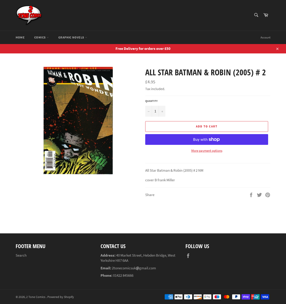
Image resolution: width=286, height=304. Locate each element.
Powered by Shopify (60, 297)
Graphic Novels (71, 37)
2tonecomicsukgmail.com (134, 268)
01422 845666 (123, 275)
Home (20, 37)
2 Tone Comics (36, 297)
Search (21, 255)
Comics (40, 37)
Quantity (151, 101)
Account (265, 37)
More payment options (206, 150)
